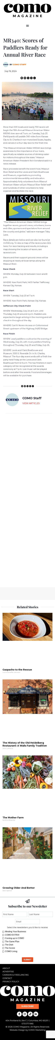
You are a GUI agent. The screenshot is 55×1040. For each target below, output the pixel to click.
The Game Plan (12, 941)
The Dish (9, 945)
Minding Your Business (15, 931)
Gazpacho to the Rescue (17, 669)
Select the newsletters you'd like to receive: (27, 927)
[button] (27, 26)
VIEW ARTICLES (31, 403)
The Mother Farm (13, 817)
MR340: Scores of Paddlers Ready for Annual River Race (25, 47)
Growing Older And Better (19, 887)
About (6, 968)
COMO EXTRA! (12, 935)
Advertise (8, 971)
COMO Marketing (36, 1030)
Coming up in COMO (14, 938)
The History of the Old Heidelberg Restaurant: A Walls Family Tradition (25, 744)
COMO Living (11, 951)
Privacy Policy (11, 981)
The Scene (10, 948)
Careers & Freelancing (16, 975)
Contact (7, 978)
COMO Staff (19, 64)
